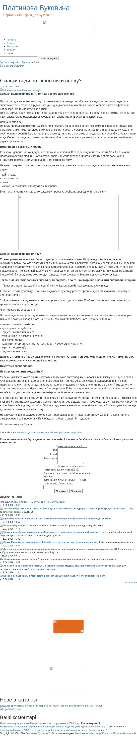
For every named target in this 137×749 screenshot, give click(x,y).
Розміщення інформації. (88, 733)
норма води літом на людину (33, 432)
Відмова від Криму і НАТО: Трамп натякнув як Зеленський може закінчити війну (43, 729)
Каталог (11, 42)
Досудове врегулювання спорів (17, 705)
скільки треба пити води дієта (66, 432)
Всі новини (131, 582)
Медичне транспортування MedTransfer (80, 705)
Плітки (10, 53)
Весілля (11, 49)
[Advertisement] (16, 602)
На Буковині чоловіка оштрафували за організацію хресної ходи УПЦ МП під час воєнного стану (52, 726)
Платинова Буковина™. (38, 733)
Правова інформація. (125, 733)
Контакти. (107, 733)
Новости (60, 625)
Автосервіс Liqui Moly (46, 705)
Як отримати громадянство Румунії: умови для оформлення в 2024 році (39, 723)
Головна (11, 39)
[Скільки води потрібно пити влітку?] (20, 89)
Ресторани (12, 46)
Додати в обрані (30, 62)
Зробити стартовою (10, 62)
